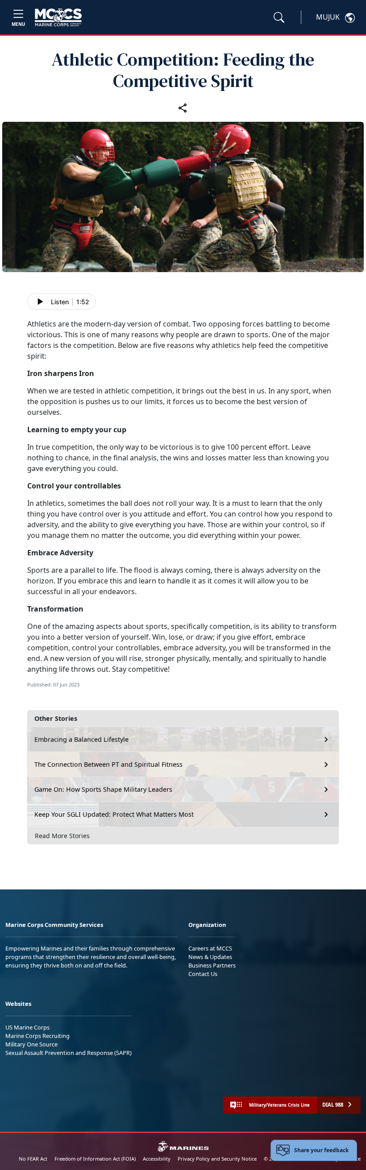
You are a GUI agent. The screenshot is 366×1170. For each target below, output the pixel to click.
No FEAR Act (33, 1158)
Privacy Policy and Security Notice (217, 1158)
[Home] (58, 17)
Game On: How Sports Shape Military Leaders (103, 789)
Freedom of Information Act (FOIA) (95, 1158)
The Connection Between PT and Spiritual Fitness (108, 764)
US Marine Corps (27, 1027)
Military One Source (31, 1044)
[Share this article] (183, 107)
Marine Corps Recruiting (37, 1036)
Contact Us (202, 974)
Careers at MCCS (210, 948)
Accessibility (157, 1158)
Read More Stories (62, 835)
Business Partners (212, 965)
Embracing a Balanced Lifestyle (81, 739)
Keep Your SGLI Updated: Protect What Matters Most (114, 814)
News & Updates (210, 957)
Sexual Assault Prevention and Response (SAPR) (68, 1053)
